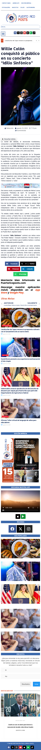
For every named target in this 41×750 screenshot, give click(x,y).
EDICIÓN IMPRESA (26, 3)
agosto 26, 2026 (6, 334)
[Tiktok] (34, 32)
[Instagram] (21, 32)
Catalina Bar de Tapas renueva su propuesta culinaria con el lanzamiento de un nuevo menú (20, 330)
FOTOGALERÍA (6, 7)
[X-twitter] (18, 32)
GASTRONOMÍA (31, 7)
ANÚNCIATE (16, 3)
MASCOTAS (15, 7)
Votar (36, 684)
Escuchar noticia (9, 139)
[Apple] (27, 32)
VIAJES (22, 7)
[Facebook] (15, 32)
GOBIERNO (5, 384)
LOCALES (5, 416)
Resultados (26, 684)
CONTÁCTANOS (6, 3)
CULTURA (5, 355)
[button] (3, 33)
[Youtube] (24, 32)
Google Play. (17, 292)
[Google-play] (31, 32)
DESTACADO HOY (20, 720)
